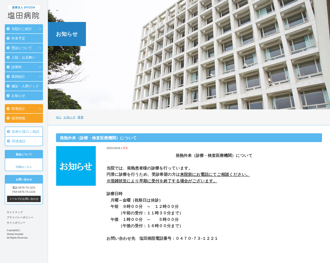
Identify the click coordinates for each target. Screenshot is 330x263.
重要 (81, 117)
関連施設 (19, 141)
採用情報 (18, 118)
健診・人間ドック (25, 86)
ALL (58, 117)
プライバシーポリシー (20, 217)
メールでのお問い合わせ (24, 198)
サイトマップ (15, 212)
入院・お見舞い (23, 57)
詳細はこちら (24, 166)
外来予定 (18, 38)
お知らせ (18, 96)
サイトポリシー (16, 222)
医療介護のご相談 (25, 132)
